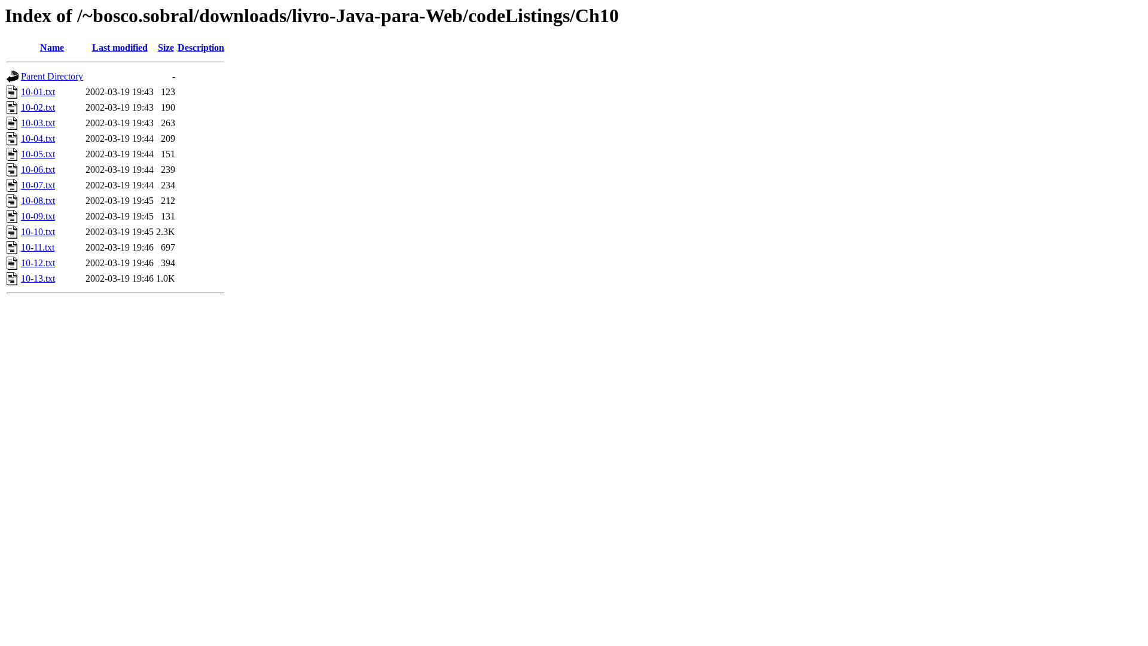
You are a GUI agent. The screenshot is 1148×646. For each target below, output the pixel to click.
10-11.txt (37, 247)
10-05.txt (38, 154)
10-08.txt (38, 201)
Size (166, 47)
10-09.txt (38, 216)
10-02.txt (38, 107)
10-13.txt (38, 278)
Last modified (120, 47)
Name (52, 47)
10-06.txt (38, 169)
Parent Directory (52, 76)
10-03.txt (38, 123)
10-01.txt (38, 92)
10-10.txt (38, 232)
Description (201, 47)
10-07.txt (38, 185)
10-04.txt (38, 138)
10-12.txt (38, 263)
